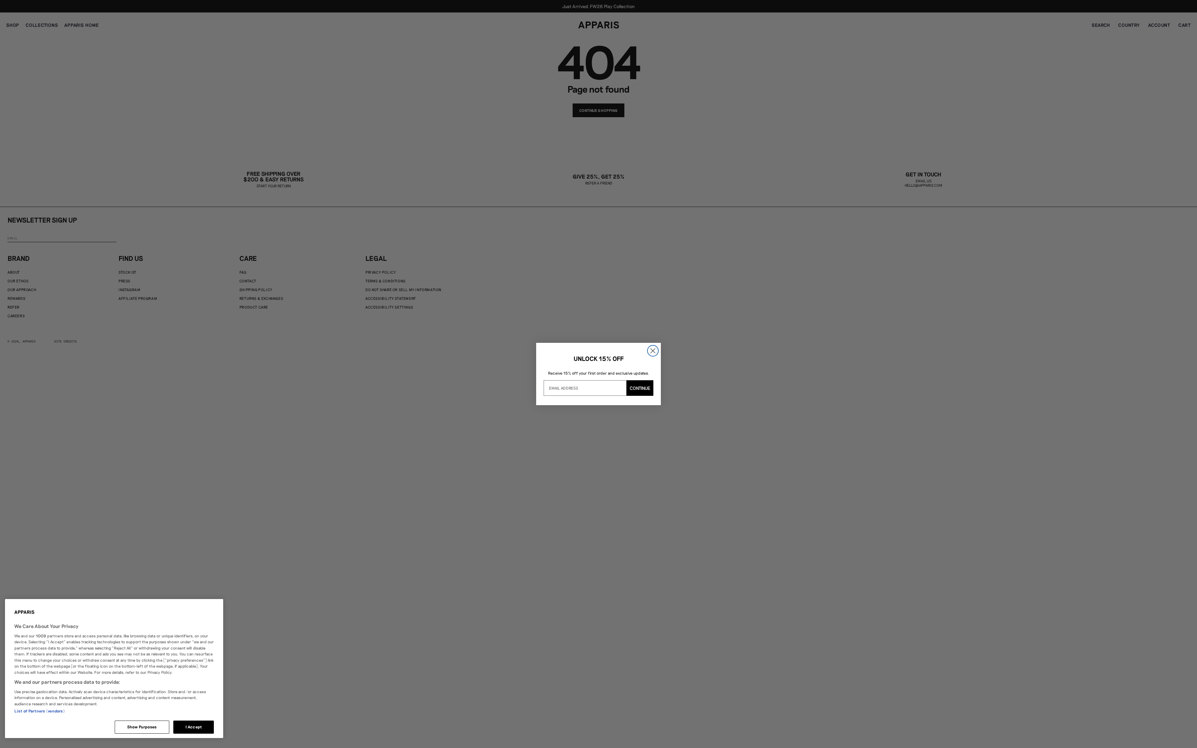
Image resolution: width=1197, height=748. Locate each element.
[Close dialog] (652, 350)
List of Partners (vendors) (39, 710)
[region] (114, 668)
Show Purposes (142, 726)
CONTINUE (640, 388)
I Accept (193, 726)
